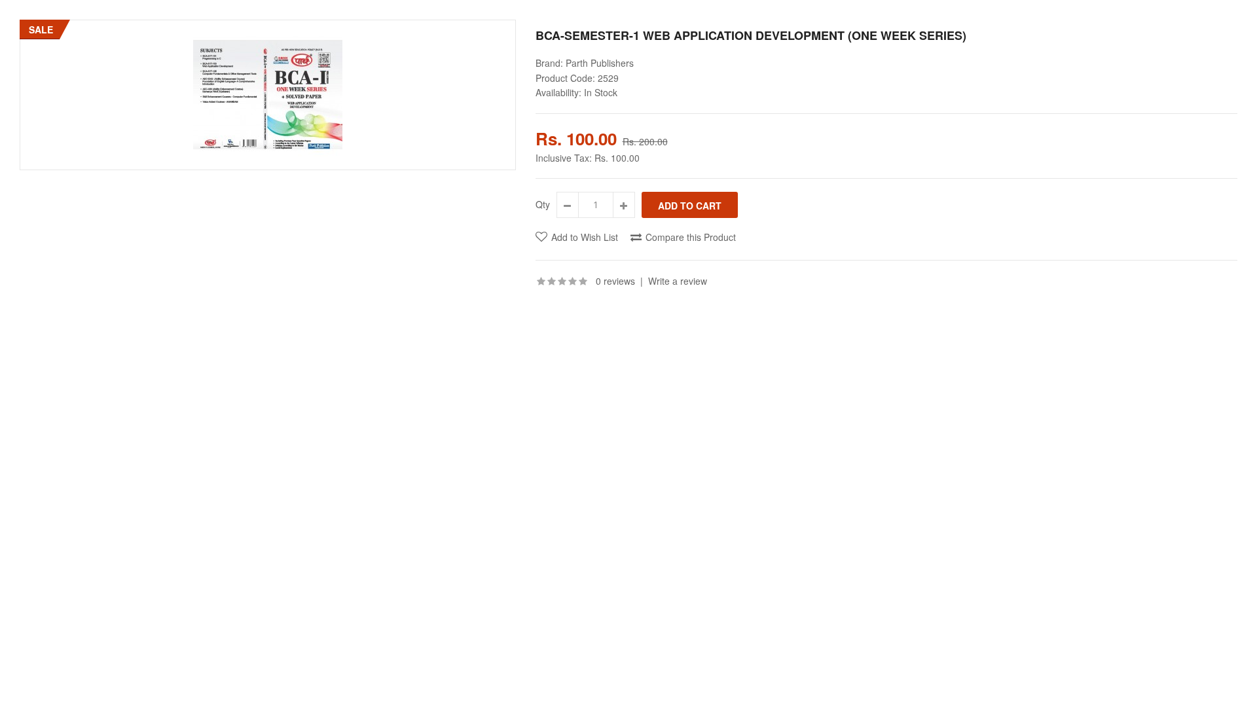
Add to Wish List (584, 237)
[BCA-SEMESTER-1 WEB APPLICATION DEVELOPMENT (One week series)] (267, 95)
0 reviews (615, 280)
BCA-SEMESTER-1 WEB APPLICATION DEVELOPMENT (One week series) (751, 35)
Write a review (677, 280)
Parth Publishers (600, 62)
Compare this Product (691, 237)
